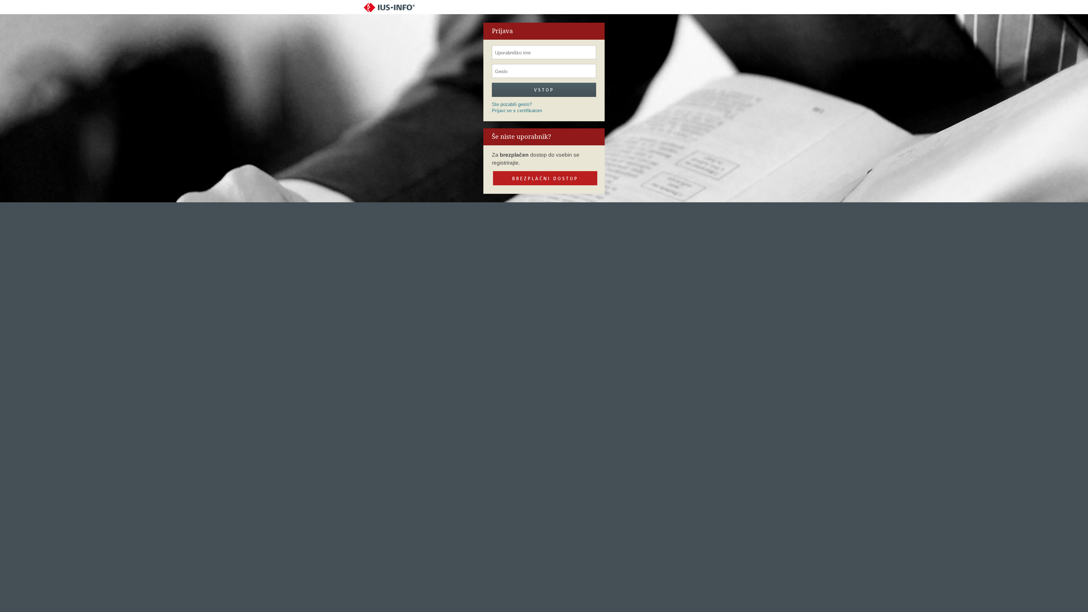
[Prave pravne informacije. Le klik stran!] (389, 7)
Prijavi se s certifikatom (517, 110)
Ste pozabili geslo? (512, 104)
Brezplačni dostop (545, 178)
